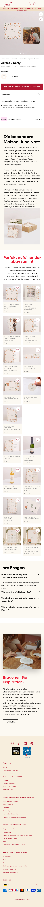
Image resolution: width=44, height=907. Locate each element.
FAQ (4, 841)
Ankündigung (8, 811)
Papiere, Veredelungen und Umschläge (17, 835)
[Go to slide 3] (23, 53)
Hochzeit (14, 59)
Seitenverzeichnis (9, 869)
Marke (5, 767)
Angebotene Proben (10, 829)
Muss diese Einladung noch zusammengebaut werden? (14, 576)
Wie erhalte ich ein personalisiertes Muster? (18, 608)
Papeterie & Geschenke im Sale (14, 817)
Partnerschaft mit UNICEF (12, 777)
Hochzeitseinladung (10, 801)
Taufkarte (6, 807)
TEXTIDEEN (10, 722)
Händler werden (9, 783)
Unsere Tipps (8, 774)
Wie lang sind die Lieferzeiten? (16, 592)
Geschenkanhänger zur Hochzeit (29, 59)
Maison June (5, 59)
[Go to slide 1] (20, 53)
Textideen (7, 832)
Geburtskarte (8, 804)
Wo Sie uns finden (9, 786)
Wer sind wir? (8, 789)
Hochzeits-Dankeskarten (12, 814)
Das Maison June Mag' (11, 770)
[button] (22, 10)
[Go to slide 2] (37, 119)
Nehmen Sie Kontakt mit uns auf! (15, 845)
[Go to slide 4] (41, 119)
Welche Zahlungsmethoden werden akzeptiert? (18, 599)
